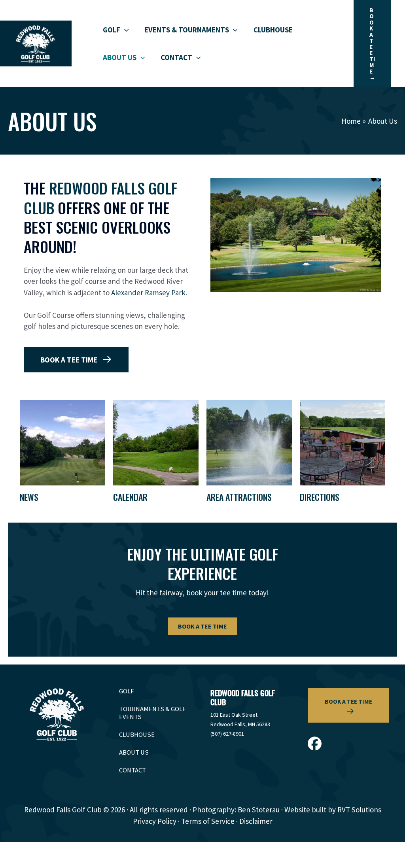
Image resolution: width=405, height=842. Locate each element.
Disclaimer (256, 821)
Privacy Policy (154, 821)
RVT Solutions (359, 809)
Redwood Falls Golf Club (100, 197)
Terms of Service (208, 821)
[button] (124, 29)
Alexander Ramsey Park (148, 292)
